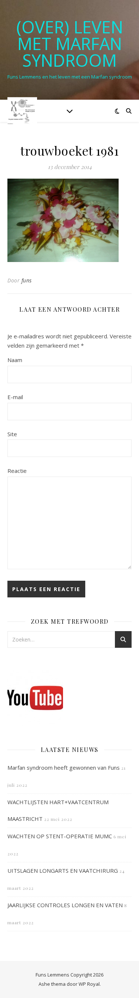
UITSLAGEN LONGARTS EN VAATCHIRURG (62, 870)
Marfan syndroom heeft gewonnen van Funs (63, 767)
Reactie (17, 470)
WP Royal (89, 984)
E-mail (15, 397)
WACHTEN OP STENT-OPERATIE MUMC (59, 836)
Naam (14, 360)
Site (12, 434)
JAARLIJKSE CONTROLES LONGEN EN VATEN (65, 905)
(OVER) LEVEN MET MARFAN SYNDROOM (69, 44)
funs (26, 280)
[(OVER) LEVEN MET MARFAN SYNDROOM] (22, 110)
